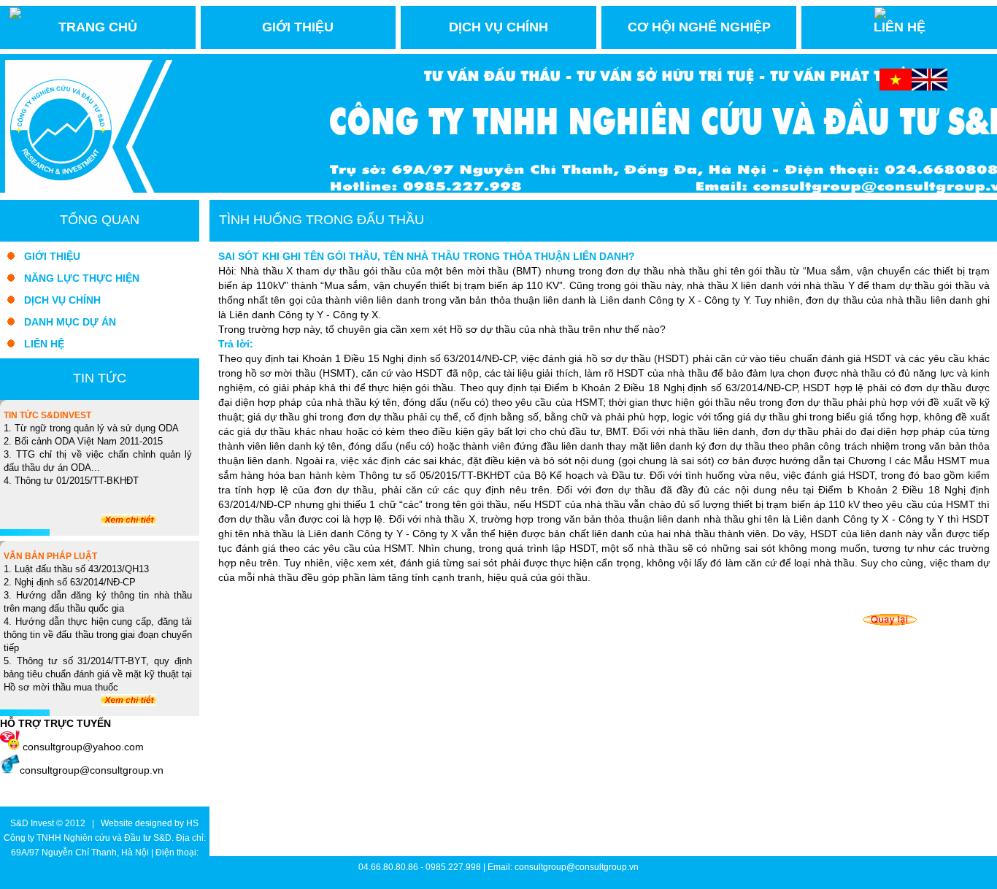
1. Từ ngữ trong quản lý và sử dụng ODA (91, 428)
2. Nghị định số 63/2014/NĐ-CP (70, 582)
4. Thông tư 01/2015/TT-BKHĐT (71, 481)
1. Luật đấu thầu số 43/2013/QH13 (76, 569)
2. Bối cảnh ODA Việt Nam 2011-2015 (83, 441)
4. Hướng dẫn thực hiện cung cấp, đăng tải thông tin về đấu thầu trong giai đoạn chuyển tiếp (98, 635)
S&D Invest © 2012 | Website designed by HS (104, 823)
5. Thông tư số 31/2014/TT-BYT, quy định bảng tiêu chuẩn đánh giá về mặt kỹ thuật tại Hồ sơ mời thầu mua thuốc (98, 674)
